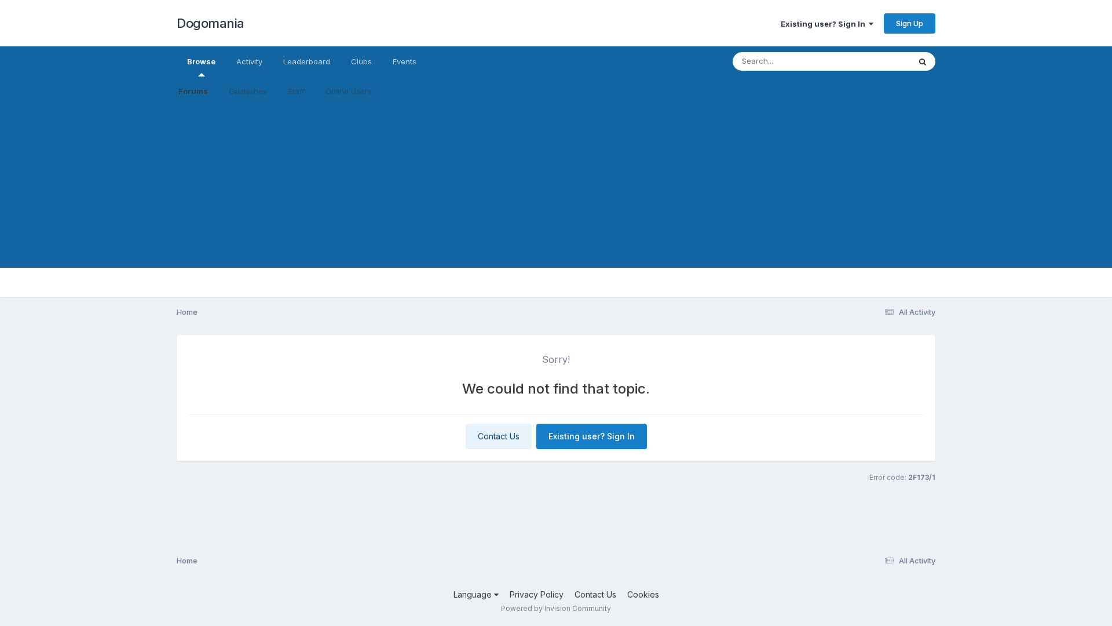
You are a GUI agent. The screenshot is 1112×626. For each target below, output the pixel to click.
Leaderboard (306, 61)
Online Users (348, 91)
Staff (296, 91)
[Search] (922, 61)
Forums (193, 91)
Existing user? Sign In (825, 23)
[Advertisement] (556, 186)
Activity (249, 61)
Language (473, 594)
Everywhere (874, 61)
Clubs (361, 61)
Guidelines (248, 91)
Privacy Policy (537, 594)
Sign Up (909, 23)
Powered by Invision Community (556, 608)
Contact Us (499, 436)
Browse (201, 61)
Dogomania (210, 23)
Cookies (643, 594)
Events (404, 61)
